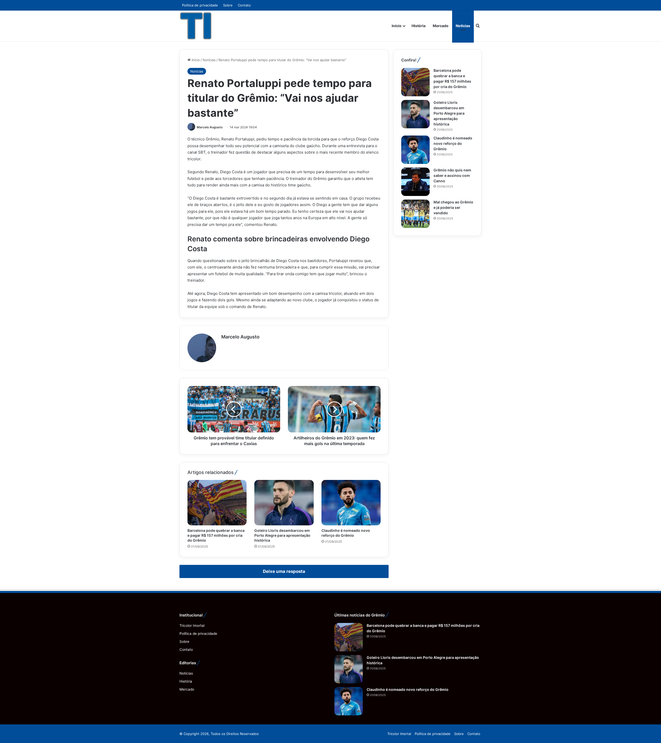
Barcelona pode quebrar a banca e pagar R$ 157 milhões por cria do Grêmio (216, 535)
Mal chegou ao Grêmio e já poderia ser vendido (453, 207)
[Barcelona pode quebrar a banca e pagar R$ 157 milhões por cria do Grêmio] (217, 502)
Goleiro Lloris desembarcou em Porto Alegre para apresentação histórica (282, 535)
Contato (244, 5)
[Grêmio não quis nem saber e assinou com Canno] (415, 182)
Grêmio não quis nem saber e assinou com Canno (452, 175)
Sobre (228, 5)
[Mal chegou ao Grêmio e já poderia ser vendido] (415, 214)
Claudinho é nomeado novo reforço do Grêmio (453, 143)
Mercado (440, 25)
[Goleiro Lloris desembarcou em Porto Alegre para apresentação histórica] (283, 502)
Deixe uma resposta (284, 571)
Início (397, 25)
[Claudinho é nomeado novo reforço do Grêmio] (351, 502)
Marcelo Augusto (210, 127)
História (419, 25)
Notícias (463, 25)
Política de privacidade (200, 5)
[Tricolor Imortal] (196, 26)
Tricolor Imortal (191, 625)
